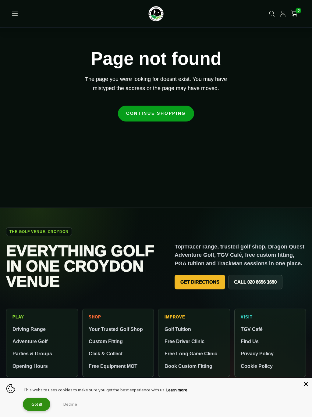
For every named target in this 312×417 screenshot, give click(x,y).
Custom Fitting (106, 341)
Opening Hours (30, 366)
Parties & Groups (32, 353)
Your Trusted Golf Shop (116, 329)
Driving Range (29, 329)
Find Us (250, 341)
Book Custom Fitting (188, 366)
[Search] (272, 13)
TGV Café (252, 329)
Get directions (199, 282)
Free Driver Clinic (184, 341)
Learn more (176, 390)
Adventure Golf (30, 341)
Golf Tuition (178, 329)
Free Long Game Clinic (191, 353)
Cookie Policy (257, 366)
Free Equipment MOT (113, 366)
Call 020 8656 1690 (255, 282)
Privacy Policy (257, 353)
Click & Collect (105, 353)
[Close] (306, 384)
